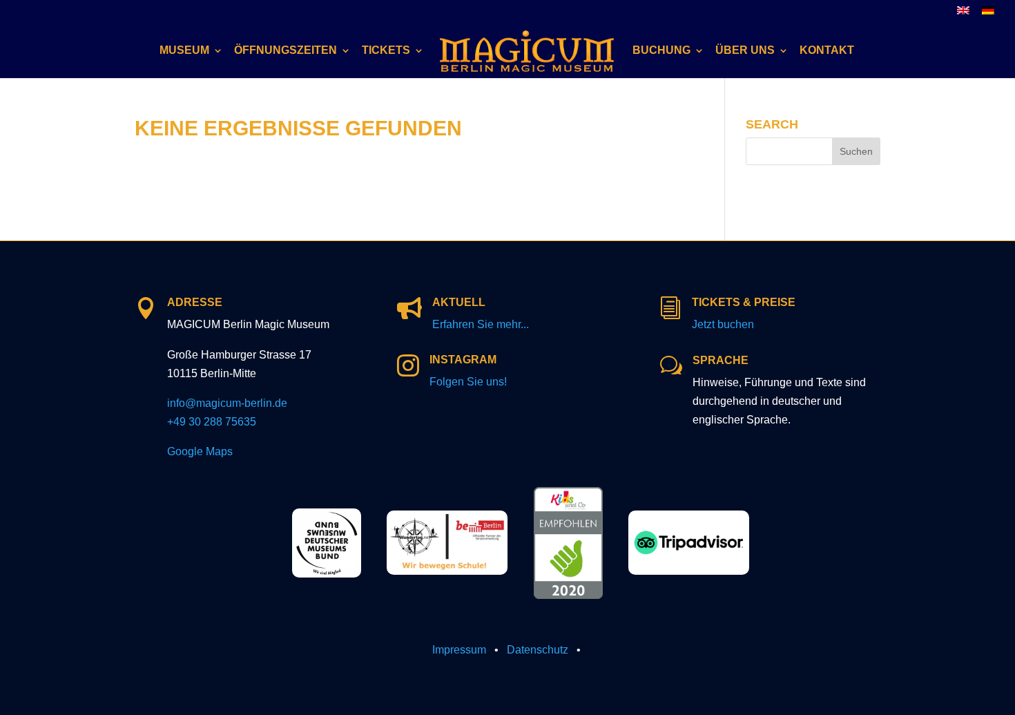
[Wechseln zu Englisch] (963, 14)
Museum (184, 51)
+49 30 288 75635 (211, 422)
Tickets (386, 51)
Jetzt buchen (723, 324)
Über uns (745, 51)
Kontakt (827, 51)
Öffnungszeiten (285, 51)
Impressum (459, 650)
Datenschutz (537, 650)
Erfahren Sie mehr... (480, 324)
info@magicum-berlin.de (227, 403)
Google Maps (200, 451)
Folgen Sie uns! (468, 382)
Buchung (661, 51)
